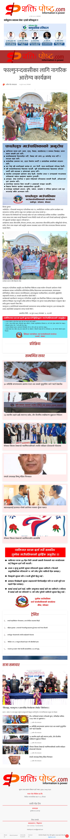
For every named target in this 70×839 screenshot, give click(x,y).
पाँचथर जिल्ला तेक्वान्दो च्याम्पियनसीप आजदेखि (22, 538)
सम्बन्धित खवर (35, 356)
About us (5, 836)
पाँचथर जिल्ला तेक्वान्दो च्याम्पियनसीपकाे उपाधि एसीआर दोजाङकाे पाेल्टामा (32, 446)
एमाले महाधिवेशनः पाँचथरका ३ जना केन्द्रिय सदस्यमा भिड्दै (23, 621)
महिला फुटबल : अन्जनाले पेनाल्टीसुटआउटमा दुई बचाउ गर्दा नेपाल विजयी (28, 628)
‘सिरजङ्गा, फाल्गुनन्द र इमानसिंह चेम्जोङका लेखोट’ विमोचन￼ (26, 708)
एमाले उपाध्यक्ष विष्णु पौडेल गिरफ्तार (18, 476)
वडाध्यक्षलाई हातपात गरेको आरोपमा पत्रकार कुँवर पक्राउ (25, 507)
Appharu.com (52, 837)
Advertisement (14, 835)
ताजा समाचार (11, 665)
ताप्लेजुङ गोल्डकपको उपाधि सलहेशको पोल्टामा (20, 635)
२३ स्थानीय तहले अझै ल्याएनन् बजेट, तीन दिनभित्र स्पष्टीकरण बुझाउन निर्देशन (33, 415)
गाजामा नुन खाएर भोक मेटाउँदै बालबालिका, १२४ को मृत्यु (23, 649)
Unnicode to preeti (22, 836)
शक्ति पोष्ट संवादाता (11, 84)
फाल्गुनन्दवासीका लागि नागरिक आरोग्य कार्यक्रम (35, 74)
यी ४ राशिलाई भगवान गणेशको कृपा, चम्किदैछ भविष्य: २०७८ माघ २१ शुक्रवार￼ (46, 717)
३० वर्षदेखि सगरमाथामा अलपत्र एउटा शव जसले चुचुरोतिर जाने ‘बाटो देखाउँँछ (33, 384)
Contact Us (30, 836)
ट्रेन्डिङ (35, 614)
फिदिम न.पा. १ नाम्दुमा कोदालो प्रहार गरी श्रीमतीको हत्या (23, 642)
